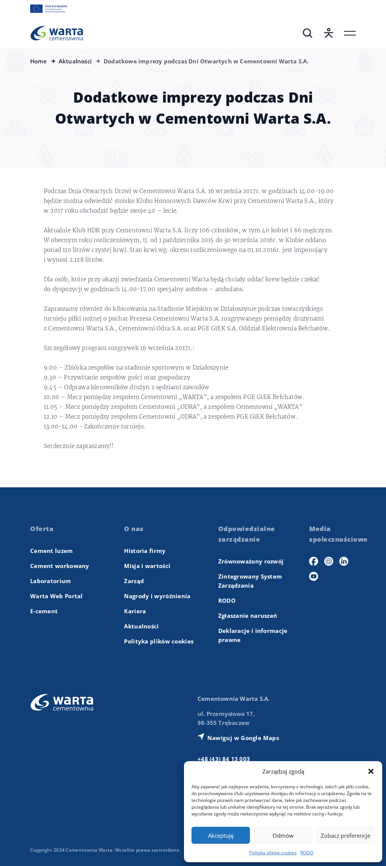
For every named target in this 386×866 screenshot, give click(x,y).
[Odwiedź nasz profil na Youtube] (313, 576)
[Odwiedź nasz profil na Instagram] (328, 561)
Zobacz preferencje (345, 835)
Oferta (42, 528)
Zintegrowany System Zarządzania (250, 581)
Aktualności (141, 626)
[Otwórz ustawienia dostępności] (329, 33)
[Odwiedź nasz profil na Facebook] (313, 561)
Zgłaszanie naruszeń (247, 615)
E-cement (44, 611)
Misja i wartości (147, 566)
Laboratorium (50, 581)
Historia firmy (144, 550)
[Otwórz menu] (350, 33)
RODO (306, 852)
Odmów (283, 835)
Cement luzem (51, 550)
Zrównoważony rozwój (251, 561)
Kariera (135, 611)
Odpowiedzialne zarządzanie (246, 534)
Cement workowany (59, 566)
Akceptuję (220, 835)
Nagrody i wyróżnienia (157, 596)
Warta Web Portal (56, 596)
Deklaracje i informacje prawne (253, 635)
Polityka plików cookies (273, 852)
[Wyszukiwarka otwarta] (308, 33)
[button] (371, 771)
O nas (134, 528)
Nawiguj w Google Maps (243, 738)
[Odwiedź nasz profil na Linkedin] (343, 561)
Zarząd (134, 581)
